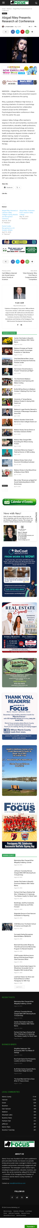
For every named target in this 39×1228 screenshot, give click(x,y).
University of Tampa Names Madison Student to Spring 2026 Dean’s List (24, 401)
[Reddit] (17, 1197)
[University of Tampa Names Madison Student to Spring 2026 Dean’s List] (7, 402)
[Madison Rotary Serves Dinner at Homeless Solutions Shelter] (7, 432)
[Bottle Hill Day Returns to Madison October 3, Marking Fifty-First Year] (7, 392)
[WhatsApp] (27, 32)
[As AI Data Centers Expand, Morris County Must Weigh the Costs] (7, 1072)
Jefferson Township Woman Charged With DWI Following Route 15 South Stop (25, 873)
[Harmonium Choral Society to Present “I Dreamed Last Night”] (7, 371)
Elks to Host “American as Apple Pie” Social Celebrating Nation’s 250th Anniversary (25, 482)
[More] (32, 32)
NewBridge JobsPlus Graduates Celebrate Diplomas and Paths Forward (24, 905)
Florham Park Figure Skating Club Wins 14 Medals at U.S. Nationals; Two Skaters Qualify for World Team (25, 894)
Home (4, 9)
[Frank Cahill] (3, 27)
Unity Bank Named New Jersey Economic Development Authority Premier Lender (24, 360)
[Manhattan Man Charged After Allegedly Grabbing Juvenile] (7, 863)
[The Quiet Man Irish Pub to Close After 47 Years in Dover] (7, 1081)
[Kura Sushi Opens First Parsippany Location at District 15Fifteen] (7, 1061)
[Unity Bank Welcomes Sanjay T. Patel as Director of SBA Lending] (7, 453)
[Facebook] (13, 32)
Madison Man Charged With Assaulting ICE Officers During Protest (23, 441)
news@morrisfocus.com (17, 1183)
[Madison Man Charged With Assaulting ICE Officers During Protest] (7, 442)
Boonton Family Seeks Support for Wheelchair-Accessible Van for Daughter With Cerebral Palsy (25, 968)
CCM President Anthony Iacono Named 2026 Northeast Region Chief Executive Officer (24, 957)
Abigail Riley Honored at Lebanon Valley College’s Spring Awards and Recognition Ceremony (10, 214)
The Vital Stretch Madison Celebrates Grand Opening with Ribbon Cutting (24, 381)
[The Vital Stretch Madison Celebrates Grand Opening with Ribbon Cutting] (7, 381)
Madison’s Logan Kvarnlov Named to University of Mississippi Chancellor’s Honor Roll (25, 411)
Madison (9, 9)
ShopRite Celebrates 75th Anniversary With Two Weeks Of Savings (24, 1050)
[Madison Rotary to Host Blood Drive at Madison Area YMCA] (7, 473)
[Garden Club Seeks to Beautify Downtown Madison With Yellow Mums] (7, 341)
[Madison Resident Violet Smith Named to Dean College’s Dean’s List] (7, 422)
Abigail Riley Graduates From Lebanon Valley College (27, 212)
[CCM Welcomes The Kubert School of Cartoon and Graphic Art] (7, 926)
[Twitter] (18, 32)
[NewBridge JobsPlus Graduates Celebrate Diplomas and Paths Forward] (7, 905)
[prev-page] (3, 490)
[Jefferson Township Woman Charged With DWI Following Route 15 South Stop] (7, 873)
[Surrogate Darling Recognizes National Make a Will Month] (7, 937)
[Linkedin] (21, 324)
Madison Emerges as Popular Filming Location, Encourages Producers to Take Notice (23, 350)
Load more (19, 987)
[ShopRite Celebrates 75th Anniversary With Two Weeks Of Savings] (7, 1051)
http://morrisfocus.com (19, 305)
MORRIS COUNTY (8, 855)
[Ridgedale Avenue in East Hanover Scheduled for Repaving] (7, 916)
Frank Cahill (9, 26)
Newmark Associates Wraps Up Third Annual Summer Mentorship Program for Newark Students (25, 947)
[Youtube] (27, 1197)
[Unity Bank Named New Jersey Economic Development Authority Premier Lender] (7, 361)
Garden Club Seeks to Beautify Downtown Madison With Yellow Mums (24, 340)
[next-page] (6, 490)
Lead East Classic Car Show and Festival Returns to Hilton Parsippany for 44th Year (24, 979)
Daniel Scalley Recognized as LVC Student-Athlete (8, 228)
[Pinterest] (22, 32)
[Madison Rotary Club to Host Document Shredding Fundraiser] (7, 463)
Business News (6, 455)
